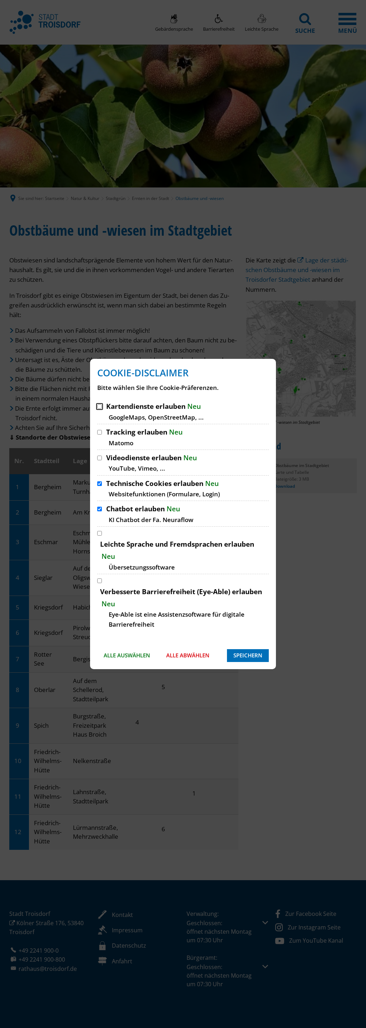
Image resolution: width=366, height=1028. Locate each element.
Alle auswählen (127, 655)
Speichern (247, 655)
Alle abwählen (187, 655)
